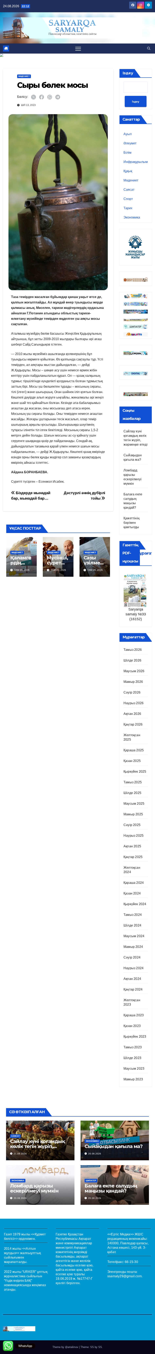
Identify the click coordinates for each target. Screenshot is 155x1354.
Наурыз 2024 (133, 968)
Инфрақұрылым (136, 162)
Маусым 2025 (134, 803)
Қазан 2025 (132, 761)
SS (100, 1347)
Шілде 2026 (132, 660)
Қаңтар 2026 (133, 724)
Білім (127, 152)
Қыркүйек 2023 (135, 1036)
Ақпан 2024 (132, 978)
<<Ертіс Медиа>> (120, 1234)
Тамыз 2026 (133, 649)
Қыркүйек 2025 (135, 771)
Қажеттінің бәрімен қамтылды (131, 523)
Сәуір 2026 (132, 692)
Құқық (128, 171)
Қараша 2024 (134, 882)
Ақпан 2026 (132, 713)
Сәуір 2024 (132, 957)
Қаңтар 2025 (133, 857)
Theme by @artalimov (65, 1347)
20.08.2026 (94, 1153)
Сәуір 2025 (132, 825)
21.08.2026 (20, 1153)
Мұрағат (144, 553)
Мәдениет (24, 76)
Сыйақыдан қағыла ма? (113, 1146)
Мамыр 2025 (133, 814)
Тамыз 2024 (133, 914)
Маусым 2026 (134, 671)
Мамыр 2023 (133, 1079)
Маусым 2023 (134, 1068)
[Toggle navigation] (78, 48)
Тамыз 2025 (133, 782)
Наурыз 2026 (133, 703)
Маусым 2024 (134, 936)
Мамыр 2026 (133, 681)
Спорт (128, 199)
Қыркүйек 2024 (135, 904)
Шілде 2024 (132, 925)
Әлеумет (130, 143)
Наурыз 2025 (133, 835)
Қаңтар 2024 (133, 989)
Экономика (132, 217)
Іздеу (128, 73)
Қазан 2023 (132, 1026)
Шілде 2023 (132, 1058)
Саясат (129, 189)
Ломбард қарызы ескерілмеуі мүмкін (34, 1188)
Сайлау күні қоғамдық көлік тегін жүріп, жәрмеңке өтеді (37, 1146)
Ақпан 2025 (132, 846)
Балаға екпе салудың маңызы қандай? (111, 1188)
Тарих (128, 208)
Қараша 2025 (134, 750)
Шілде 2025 (132, 793)
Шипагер (91, 1180)
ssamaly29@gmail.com (124, 1276)
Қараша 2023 (134, 1015)
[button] (148, 48)
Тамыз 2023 (133, 1047)
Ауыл (128, 134)
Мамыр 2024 (133, 946)
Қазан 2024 (132, 893)
